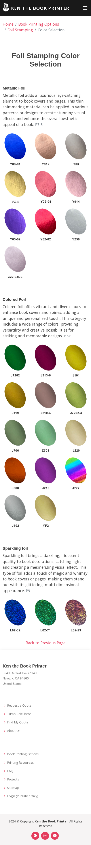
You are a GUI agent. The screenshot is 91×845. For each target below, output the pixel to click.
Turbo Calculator (19, 713)
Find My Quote (17, 722)
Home (8, 24)
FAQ (10, 771)
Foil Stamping (20, 29)
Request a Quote (19, 705)
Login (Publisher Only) (22, 796)
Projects (13, 779)
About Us (13, 730)
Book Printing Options (38, 24)
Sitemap (13, 787)
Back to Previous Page (45, 642)
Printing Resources (20, 762)
